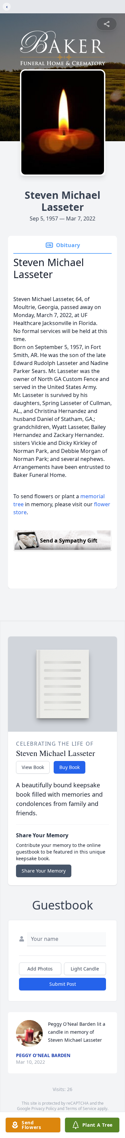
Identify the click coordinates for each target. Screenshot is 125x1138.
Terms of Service (80, 1108)
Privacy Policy (43, 1108)
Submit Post (62, 984)
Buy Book (69, 767)
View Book (33, 767)
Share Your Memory (44, 871)
